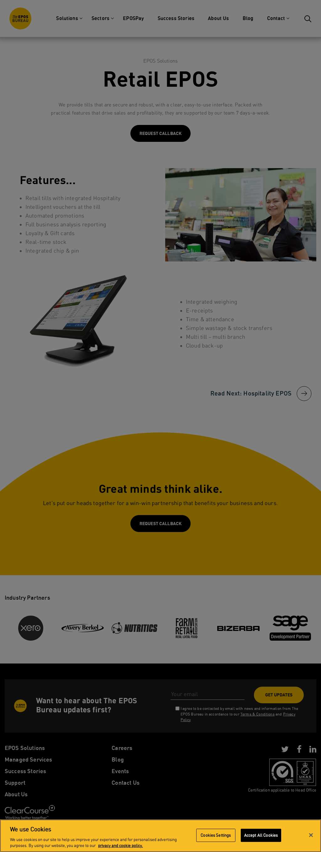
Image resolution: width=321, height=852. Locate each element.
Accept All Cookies (261, 835)
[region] (160, 835)
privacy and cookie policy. (120, 845)
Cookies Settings (216, 835)
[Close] (311, 835)
